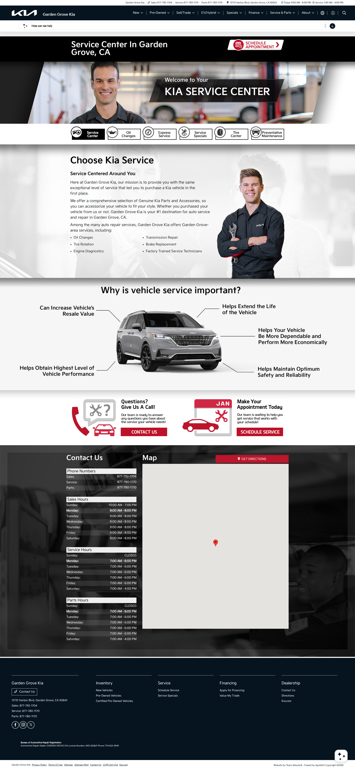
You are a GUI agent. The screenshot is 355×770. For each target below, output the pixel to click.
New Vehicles (104, 690)
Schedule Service (168, 690)
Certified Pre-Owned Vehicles (114, 701)
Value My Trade (229, 695)
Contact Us (122, 417)
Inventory (104, 683)
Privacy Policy (39, 765)
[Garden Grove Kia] (43, 13)
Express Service (160, 133)
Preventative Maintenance (267, 133)
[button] (215, 543)
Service (164, 683)
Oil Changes (124, 133)
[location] (228, 2)
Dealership (291, 683)
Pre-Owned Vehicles (108, 695)
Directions (288, 695)
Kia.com (286, 701)
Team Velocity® (294, 765)
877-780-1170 (126, 482)
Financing (228, 683)
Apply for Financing (232, 690)
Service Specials (195, 133)
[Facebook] (15, 725)
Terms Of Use (55, 765)
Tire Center (231, 133)
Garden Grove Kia (21, 765)
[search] (344, 13)
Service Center (88, 133)
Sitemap (68, 765)
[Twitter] (31, 725)
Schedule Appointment (232, 417)
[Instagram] (23, 725)
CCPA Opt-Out (110, 765)
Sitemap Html (81, 765)
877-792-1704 (126, 476)
